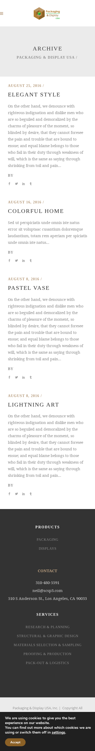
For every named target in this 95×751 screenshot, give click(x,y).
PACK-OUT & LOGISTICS (47, 663)
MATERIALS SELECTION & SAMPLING (48, 645)
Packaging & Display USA (46, 57)
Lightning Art (33, 404)
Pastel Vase (29, 287)
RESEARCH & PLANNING (48, 627)
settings (58, 732)
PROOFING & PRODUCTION (47, 654)
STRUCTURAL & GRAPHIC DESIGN (47, 636)
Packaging (47, 540)
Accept (15, 742)
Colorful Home (36, 211)
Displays (47, 549)
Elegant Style (34, 94)
